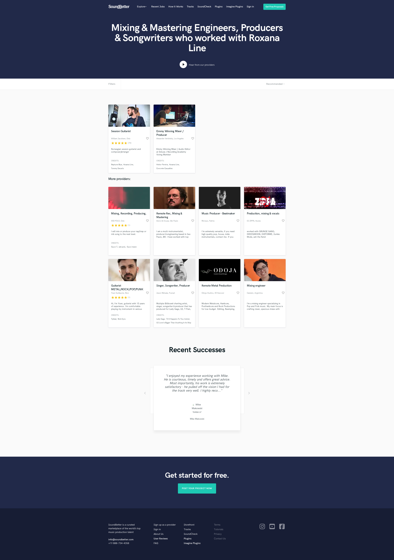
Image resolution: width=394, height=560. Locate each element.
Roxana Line (128, 164)
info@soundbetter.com (120, 539)
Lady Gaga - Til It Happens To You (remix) (172, 319)
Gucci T (114, 247)
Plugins (219, 6)
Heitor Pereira (162, 164)
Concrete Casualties (164, 168)
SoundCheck (204, 6)
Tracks (190, 6)
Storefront (189, 524)
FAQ (156, 543)
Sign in (250, 6)
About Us (158, 534)
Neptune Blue (116, 164)
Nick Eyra (121, 319)
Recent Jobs (158, 6)
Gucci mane (132, 247)
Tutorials (218, 529)
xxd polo (122, 247)
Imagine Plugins (234, 6)
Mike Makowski (197, 419)
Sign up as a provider (165, 524)
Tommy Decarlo (117, 168)
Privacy (218, 534)
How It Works (175, 6)
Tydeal (113, 319)
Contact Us (220, 538)
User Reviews (161, 538)
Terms (217, 524)
